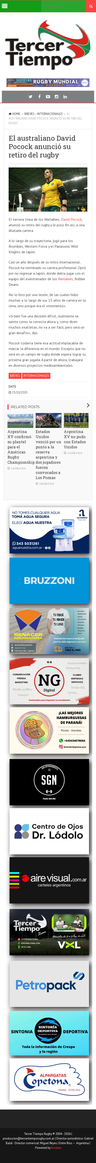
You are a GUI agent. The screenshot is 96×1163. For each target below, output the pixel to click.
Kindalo (56, 1148)
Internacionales (50, 114)
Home (16, 114)
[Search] (91, 6)
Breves (29, 114)
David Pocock (71, 219)
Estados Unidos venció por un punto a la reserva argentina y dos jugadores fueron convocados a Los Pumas (48, 454)
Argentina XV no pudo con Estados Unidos (75, 439)
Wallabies (65, 279)
